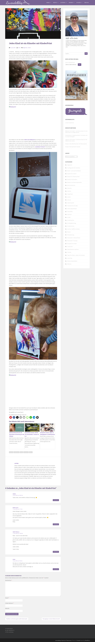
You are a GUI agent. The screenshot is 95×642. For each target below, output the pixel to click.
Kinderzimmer (70, 226)
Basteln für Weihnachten (73, 176)
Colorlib (78, 640)
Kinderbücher (70, 220)
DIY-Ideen (78, 2)
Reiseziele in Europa (72, 240)
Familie (48, 2)
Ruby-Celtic (15, 507)
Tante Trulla (16, 532)
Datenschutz (69, 640)
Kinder (29, 47)
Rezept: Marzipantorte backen (72, 146)
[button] (10, 417)
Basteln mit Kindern (72, 179)
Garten (69, 197)
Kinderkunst (16, 452)
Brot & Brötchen (71, 185)
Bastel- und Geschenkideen (74, 170)
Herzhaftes (70, 211)
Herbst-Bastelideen (72, 208)
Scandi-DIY (70, 246)
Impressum (63, 640)
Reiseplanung (70, 235)
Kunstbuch (26, 452)
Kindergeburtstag (71, 223)
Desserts (69, 188)
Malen (30, 452)
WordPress (87, 640)
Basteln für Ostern (71, 173)
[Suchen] (86, 53)
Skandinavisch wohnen (73, 249)
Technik (69, 252)
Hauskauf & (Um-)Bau (72, 205)
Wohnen (71, 2)
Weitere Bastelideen (72, 261)
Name (7, 598)
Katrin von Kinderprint (29, 139)
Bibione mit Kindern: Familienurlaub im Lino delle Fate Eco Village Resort (76, 131)
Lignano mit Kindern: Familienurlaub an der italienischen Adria (76, 140)
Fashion (69, 191)
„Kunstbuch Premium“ (40, 147)
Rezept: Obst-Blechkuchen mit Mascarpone (76, 144)
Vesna (14, 494)
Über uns (86, 2)
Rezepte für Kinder (72, 243)
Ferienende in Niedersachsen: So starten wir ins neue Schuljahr (76, 136)
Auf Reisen (62, 2)
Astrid (19, 47)
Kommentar (8, 580)
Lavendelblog (58, 640)
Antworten (56, 500)
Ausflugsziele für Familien (73, 168)
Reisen (69, 232)
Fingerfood (70, 194)
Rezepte (55, 2)
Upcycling (69, 258)
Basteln (11, 452)
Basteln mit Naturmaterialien (74, 182)
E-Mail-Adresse (9, 603)
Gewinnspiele (70, 203)
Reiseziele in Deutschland (73, 237)
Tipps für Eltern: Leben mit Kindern (76, 255)
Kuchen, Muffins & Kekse (73, 229)
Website (7, 608)
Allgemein (25, 47)
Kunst (21, 452)
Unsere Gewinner (69, 122)
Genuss (69, 200)
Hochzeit (69, 214)
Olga (14, 559)
